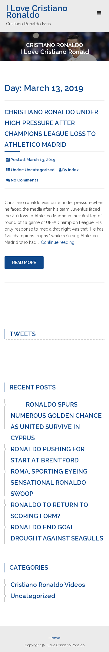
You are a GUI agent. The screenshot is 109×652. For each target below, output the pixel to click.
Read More (24, 262)
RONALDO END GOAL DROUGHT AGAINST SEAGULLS (57, 533)
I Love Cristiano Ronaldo (37, 11)
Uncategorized (39, 170)
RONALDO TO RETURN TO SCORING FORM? (49, 510)
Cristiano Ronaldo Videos (48, 584)
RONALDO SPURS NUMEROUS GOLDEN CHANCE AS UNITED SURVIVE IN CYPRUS (56, 421)
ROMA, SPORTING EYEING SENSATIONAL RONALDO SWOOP (49, 482)
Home (55, 638)
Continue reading (57, 242)
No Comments (24, 180)
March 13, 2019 (41, 159)
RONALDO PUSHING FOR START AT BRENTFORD (47, 455)
